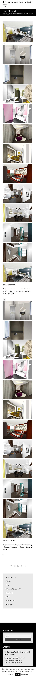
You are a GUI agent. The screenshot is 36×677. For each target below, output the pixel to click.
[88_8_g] (17, 153)
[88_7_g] (17, 173)
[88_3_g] (17, 233)
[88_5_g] (17, 193)
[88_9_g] (17, 133)
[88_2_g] (17, 252)
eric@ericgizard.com (15, 660)
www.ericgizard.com (15, 663)
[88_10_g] (17, 114)
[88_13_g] (17, 54)
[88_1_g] (17, 272)
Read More (24, 674)
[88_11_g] (17, 94)
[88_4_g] (17, 213)
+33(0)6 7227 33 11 (18, 658)
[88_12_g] (17, 74)
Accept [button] (17, 674)
